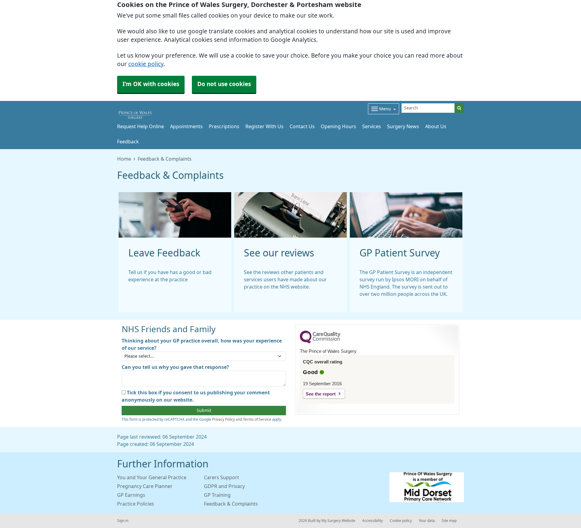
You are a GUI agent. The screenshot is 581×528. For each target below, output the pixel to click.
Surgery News (403, 126)
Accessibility (372, 521)
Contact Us (302, 126)
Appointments (186, 126)
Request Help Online (140, 126)
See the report (321, 393)
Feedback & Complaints (231, 503)
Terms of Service (257, 419)
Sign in (122, 521)
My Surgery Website (338, 521)
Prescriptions (224, 126)
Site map (449, 521)
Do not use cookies (224, 84)
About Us (435, 126)
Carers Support (221, 477)
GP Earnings (131, 495)
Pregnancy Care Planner (144, 486)
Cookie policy (401, 521)
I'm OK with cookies (151, 84)
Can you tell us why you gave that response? (175, 367)
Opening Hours (338, 126)
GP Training (217, 495)
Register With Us (264, 126)
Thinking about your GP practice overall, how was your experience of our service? (202, 344)
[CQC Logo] (320, 341)
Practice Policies (135, 503)
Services (371, 126)
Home (124, 158)
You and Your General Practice (151, 477)
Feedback (128, 141)
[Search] (459, 108)
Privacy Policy (223, 419)
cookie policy (145, 64)
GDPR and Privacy (224, 486)
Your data (427, 521)
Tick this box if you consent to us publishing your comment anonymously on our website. (196, 396)
